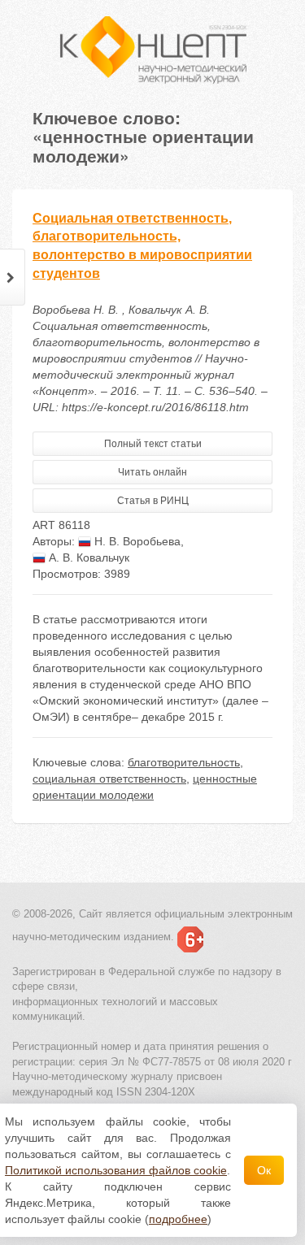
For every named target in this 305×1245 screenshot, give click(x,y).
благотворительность (184, 762)
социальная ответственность (109, 778)
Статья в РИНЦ (153, 500)
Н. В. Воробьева (136, 541)
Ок (264, 1170)
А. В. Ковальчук (87, 557)
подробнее (178, 1218)
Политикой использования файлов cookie (116, 1170)
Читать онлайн (152, 472)
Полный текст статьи (153, 443)
